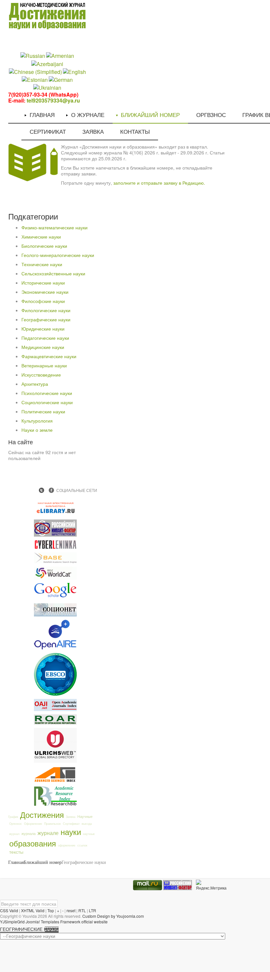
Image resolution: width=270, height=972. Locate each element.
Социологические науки (47, 402)
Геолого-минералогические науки (57, 255)
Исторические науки (43, 282)
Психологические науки (46, 393)
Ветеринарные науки (44, 365)
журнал (14, 834)
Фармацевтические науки (48, 356)
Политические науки (43, 411)
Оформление (33, 824)
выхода (87, 824)
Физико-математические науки (54, 227)
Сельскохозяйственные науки (53, 273)
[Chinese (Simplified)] (35, 71)
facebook (51, 490)
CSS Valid (9, 910)
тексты (16, 851)
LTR (92, 910)
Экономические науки (44, 292)
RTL (82, 910)
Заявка (70, 817)
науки (71, 831)
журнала (28, 833)
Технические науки (41, 264)
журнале (48, 833)
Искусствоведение (41, 374)
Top (50, 910)
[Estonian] (35, 79)
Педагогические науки (45, 338)
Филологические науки (45, 310)
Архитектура (34, 384)
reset (71, 910)
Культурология (37, 420)
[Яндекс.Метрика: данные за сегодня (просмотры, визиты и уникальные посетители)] (211, 885)
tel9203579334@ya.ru (53, 100)
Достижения (42, 814)
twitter (41, 490)
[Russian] (32, 55)
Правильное (52, 824)
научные (89, 834)
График (13, 817)
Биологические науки (44, 246)
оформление (66, 845)
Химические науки (41, 236)
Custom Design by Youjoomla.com (113, 916)
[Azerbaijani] (47, 63)
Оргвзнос (15, 824)
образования (32, 843)
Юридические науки (43, 328)
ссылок (82, 845)
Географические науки (45, 319)
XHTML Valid (32, 910)
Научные (85, 816)
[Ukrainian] (47, 87)
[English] (74, 71)
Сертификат (71, 824)
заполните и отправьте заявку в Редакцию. (159, 182)
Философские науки (43, 301)
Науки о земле (37, 430)
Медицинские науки (42, 347)
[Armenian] (60, 55)
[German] (61, 79)
